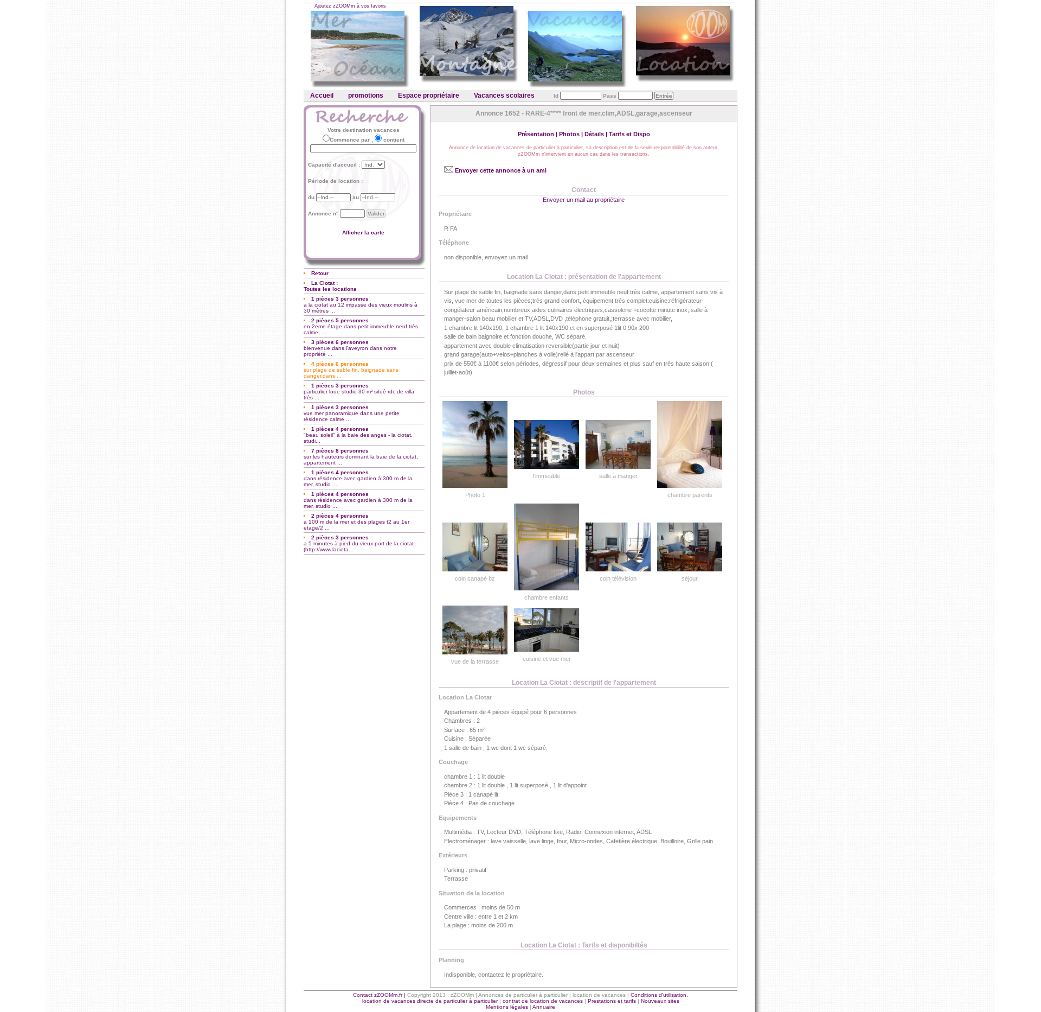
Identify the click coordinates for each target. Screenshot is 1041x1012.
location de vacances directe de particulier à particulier (430, 1001)
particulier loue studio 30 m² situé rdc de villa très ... (359, 391)
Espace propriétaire (428, 95)
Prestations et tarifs (612, 1001)
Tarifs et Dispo (629, 134)
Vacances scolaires (504, 95)
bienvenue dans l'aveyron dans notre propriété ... (350, 348)
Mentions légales (507, 1007)
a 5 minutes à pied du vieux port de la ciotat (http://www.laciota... (359, 543)
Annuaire (543, 1007)
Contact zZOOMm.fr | (380, 995)
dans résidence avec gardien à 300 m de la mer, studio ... (358, 478)
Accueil (321, 95)
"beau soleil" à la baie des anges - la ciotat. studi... (358, 435)
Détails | (596, 134)
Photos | (571, 134)
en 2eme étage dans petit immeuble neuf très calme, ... (361, 326)
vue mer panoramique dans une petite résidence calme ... (352, 413)
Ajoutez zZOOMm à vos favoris (350, 6)
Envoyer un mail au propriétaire (584, 199)
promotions (365, 95)
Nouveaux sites (660, 1001)
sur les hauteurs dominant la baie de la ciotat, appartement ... (361, 457)
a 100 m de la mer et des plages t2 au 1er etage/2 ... (356, 522)
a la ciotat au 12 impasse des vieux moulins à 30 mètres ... (360, 305)
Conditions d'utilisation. (659, 995)
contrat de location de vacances (543, 1001)
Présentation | (538, 134)
